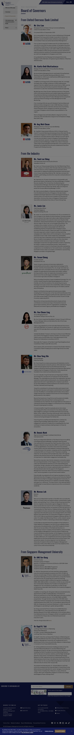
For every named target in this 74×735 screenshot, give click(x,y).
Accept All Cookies (60, 731)
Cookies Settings (49, 731)
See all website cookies (27, 732)
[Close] (71, 731)
